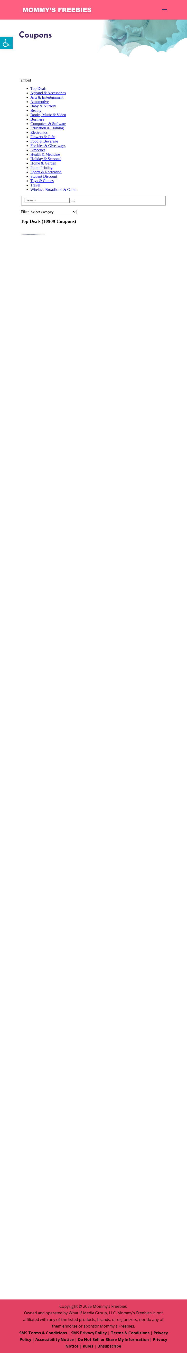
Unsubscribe (109, 1346)
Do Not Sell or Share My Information (113, 1339)
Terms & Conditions (130, 1333)
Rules (88, 1346)
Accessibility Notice (54, 1339)
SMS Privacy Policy (89, 1333)
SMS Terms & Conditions (43, 1333)
